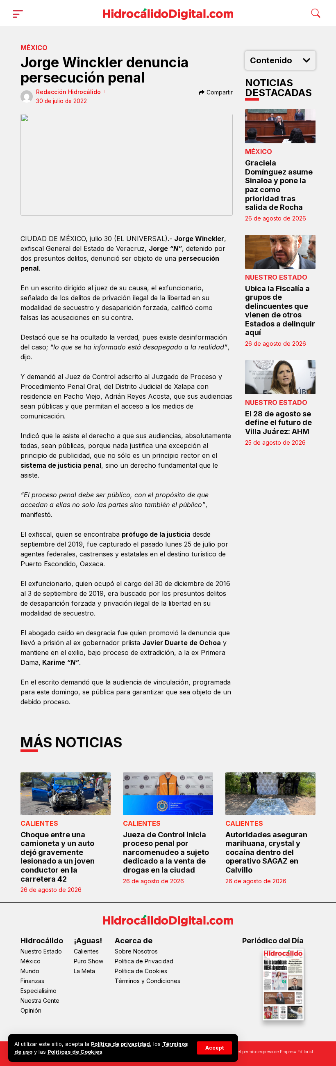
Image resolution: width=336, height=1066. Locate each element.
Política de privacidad (120, 1044)
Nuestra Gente (39, 1000)
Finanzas (32, 980)
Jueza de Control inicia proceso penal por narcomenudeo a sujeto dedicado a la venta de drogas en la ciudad (166, 852)
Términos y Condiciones (147, 980)
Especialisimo (38, 990)
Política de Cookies (141, 970)
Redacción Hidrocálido (68, 91)
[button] (214, 1048)
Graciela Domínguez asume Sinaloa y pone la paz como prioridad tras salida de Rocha (279, 185)
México (34, 48)
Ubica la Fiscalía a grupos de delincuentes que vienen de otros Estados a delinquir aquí (280, 310)
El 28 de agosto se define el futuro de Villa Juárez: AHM (278, 422)
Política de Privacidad (144, 961)
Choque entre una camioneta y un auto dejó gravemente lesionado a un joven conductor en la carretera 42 (57, 856)
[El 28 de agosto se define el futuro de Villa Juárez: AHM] (280, 377)
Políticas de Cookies (75, 1052)
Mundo (29, 970)
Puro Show (88, 961)
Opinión (30, 1010)
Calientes (39, 823)
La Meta (84, 970)
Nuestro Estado (276, 277)
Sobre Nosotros (136, 951)
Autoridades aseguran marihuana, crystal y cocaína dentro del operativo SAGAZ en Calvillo (266, 852)
